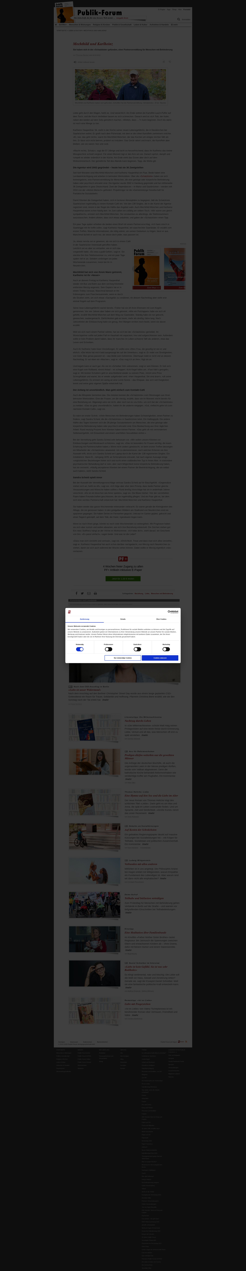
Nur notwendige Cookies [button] (123, 658)
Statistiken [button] (137, 644)
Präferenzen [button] (108, 644)
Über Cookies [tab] (161, 619)
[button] (80, 644)
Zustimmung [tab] (84, 619)
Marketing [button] (166, 644)
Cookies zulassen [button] (160, 658)
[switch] (108, 649)
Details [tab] (123, 619)
